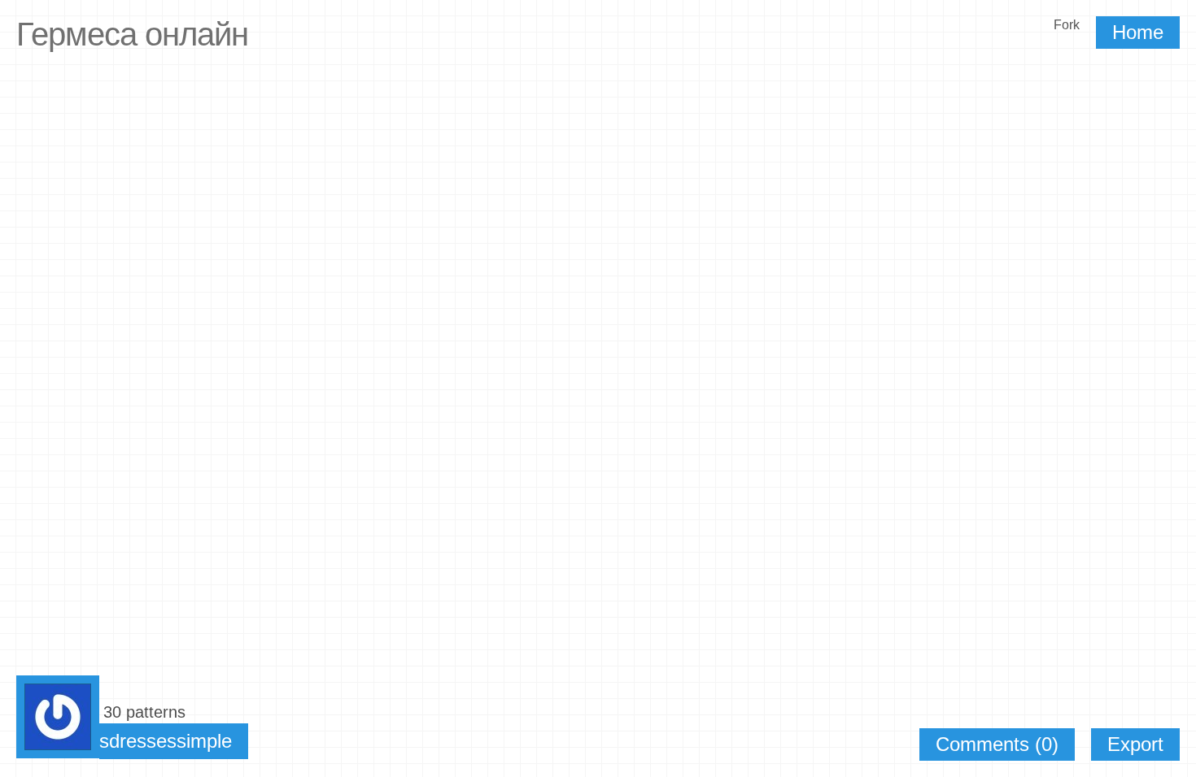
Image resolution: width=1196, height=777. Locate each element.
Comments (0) (997, 744)
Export (1135, 744)
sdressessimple (165, 741)
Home (1137, 32)
